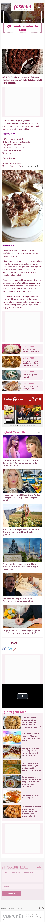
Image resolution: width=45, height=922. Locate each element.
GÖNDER (11, 893)
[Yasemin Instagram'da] (43, 908)
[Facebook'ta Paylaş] (4, 649)
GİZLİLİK (12, 908)
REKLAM (4, 908)
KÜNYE (19, 908)
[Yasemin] (22, 7)
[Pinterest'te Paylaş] (15, 649)
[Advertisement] (22, 326)
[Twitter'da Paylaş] (10, 649)
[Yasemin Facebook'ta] (39, 908)
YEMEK (16, 20)
